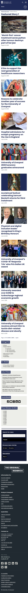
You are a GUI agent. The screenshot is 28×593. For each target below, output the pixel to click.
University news (5, 11)
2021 (5, 418)
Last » (17, 337)
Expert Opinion (7, 346)
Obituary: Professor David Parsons (11, 375)
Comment (9, 348)
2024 (5, 414)
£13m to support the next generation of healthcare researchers (13, 71)
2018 (5, 422)
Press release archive (9, 366)
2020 (5, 419)
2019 (5, 421)
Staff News (6, 356)
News (2, 6)
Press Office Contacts (9, 365)
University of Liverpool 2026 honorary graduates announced (12, 165)
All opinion (11, 448)
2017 (5, 424)
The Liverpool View (11, 351)
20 (13, 337)
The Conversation (11, 350)
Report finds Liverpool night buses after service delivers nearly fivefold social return (12, 382)
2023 (5, 415)
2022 (5, 417)
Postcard (6, 355)
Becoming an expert (8, 353)
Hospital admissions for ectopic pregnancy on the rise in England (13, 134)
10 (12, 337)
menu (25, 7)
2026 (5, 411)
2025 (5, 412)
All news (5, 448)
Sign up (4, 456)
